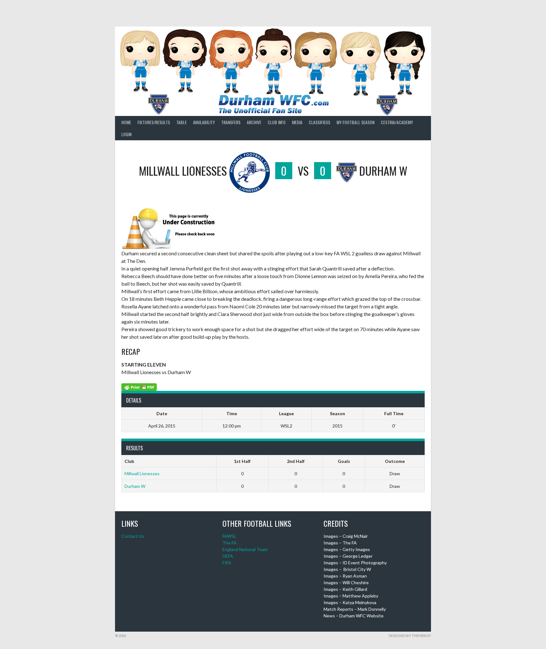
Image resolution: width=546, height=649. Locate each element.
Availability (204, 122)
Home (126, 122)
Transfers (230, 122)
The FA (229, 542)
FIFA (226, 562)
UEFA (227, 556)
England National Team (245, 549)
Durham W (134, 486)
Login (126, 134)
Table (181, 122)
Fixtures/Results (153, 122)
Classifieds (319, 122)
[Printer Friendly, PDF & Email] (139, 386)
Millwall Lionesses (142, 473)
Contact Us (132, 536)
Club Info (277, 122)
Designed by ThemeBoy (410, 636)
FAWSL (229, 536)
